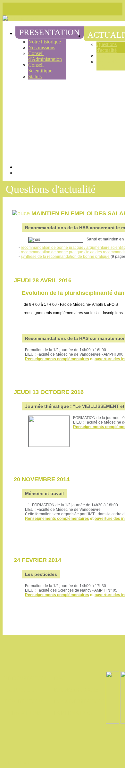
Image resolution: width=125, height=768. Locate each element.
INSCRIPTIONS (24, 701)
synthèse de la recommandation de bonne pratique (65, 256)
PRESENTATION (25, 678)
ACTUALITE (20, 690)
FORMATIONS (22, 713)
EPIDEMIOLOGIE (76, 690)
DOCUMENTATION (79, 701)
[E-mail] (16, 172)
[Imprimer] (16, 167)
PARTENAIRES (73, 713)
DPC (59, 678)
